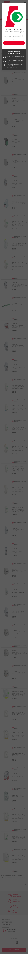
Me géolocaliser (14, 43)
